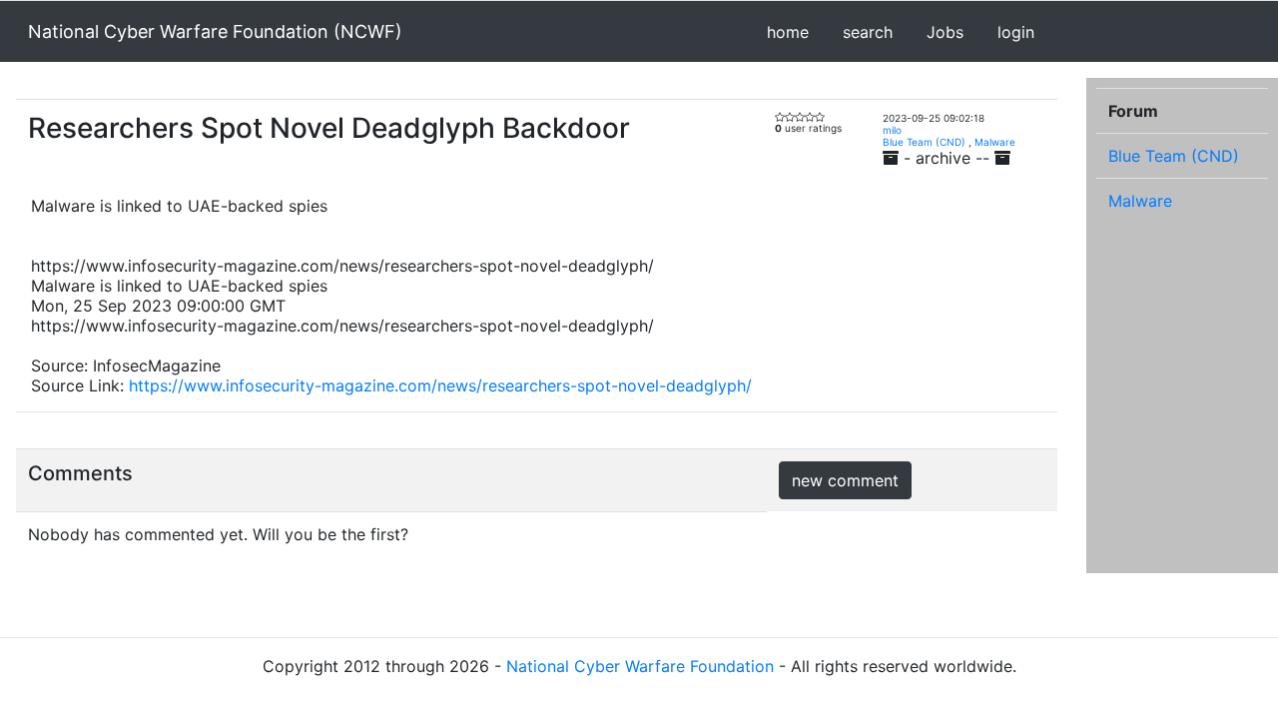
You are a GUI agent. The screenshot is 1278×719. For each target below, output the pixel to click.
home (788, 32)
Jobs (945, 32)
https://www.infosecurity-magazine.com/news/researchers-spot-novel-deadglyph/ (440, 385)
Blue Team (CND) (924, 142)
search (868, 32)
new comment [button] (845, 480)
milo (892, 130)
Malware (994, 142)
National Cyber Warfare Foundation (640, 666)
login (1015, 32)
